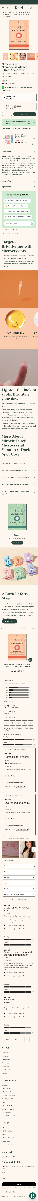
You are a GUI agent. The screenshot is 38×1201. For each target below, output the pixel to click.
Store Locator (6, 1112)
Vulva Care (5, 1063)
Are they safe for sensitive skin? (15, 484)
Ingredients (6, 186)
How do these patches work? (14, 464)
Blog (3, 1102)
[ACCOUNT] (31, 8)
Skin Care (5, 1056)
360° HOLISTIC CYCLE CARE (19, 2)
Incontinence (6, 1066)
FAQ (3, 1127)
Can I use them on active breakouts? (17, 477)
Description (6, 151)
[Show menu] (2, 8)
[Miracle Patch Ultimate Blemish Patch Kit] (9, 139)
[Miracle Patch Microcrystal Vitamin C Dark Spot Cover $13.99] (17, 646)
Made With (6, 181)
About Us (5, 1085)
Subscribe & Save (7, 1092)
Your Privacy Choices (11, 1138)
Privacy (4, 1134)
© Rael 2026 (5, 1196)
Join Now (28, 122)
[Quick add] (30, 660)
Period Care (5, 1053)
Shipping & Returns (8, 1131)
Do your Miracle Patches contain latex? (15, 492)
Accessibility (6, 1141)
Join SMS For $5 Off (8, 1116)
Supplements (6, 1059)
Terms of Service (7, 1145)
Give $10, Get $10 (7, 1099)
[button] (7, 8)
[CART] (35, 8)
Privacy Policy (32, 1187)
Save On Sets (6, 1070)
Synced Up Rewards (8, 1095)
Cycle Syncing (6, 1088)
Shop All (4, 1073)
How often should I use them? (14, 471)
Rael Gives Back (7, 1106)
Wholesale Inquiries (8, 1109)
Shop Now (9, 621)
